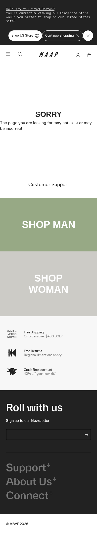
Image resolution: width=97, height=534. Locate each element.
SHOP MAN (48, 224)
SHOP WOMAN (48, 284)
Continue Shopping (59, 35)
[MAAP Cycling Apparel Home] (48, 56)
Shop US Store (22, 35)
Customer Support (48, 184)
